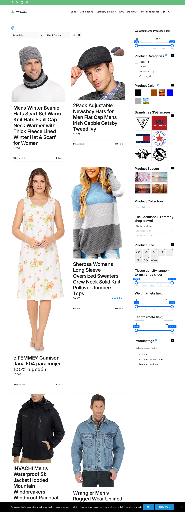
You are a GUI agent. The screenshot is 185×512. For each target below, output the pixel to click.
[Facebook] (12, 2)
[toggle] (172, 56)
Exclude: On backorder (151, 359)
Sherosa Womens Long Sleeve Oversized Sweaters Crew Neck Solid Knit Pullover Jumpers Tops (96, 278)
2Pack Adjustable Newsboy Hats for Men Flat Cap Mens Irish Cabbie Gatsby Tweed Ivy (95, 117)
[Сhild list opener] (154, 76)
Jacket (144, 66)
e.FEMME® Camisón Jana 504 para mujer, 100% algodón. (37, 363)
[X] (17, 2)
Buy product (20, 158)
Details (60, 158)
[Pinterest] (27, 2)
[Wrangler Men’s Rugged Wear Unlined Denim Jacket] (98, 440)
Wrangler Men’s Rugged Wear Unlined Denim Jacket (97, 499)
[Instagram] (22, 2)
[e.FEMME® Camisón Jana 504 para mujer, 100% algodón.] (38, 259)
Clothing (145, 76)
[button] (169, 11)
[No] (181, 506)
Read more (165, 506)
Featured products (148, 364)
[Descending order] (41, 35)
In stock (143, 354)
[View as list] (79, 35)
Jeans (144, 61)
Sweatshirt (146, 71)
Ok (148, 506)
